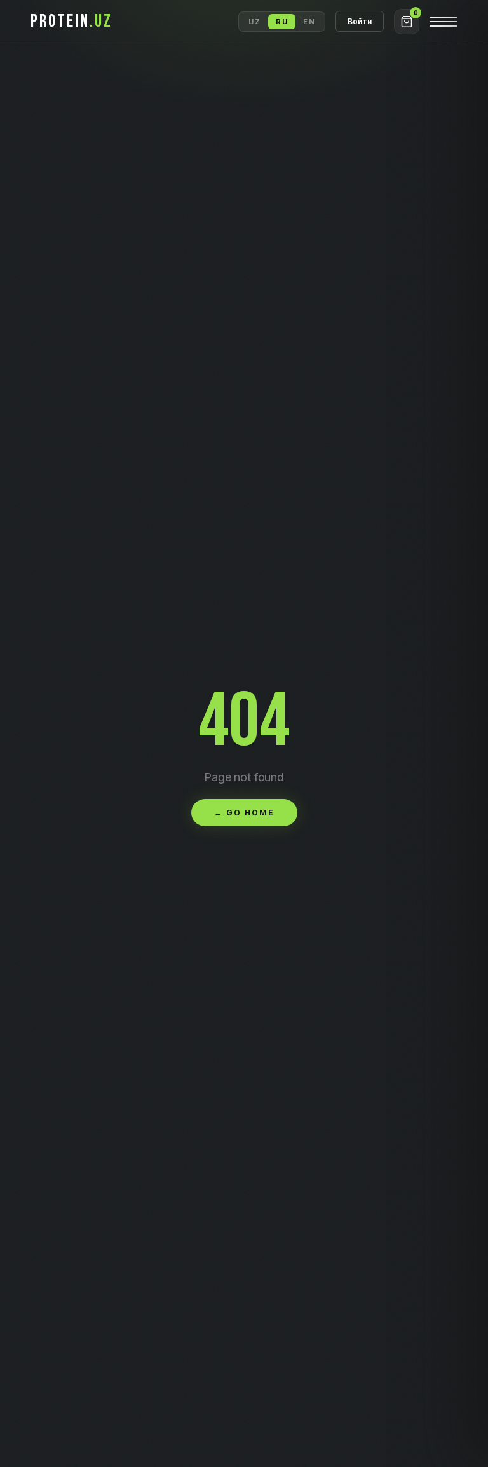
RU (282, 21)
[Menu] (444, 22)
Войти (360, 21)
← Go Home (244, 812)
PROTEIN (71, 21)
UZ (254, 21)
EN (309, 21)
